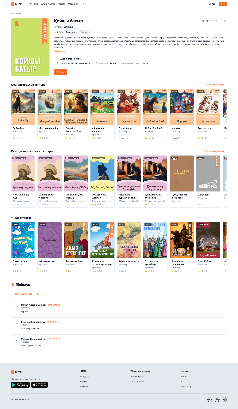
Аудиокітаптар (48, 4)
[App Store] (39, 385)
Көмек (184, 376)
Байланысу (186, 386)
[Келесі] (226, 115)
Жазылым (73, 4)
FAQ (183, 381)
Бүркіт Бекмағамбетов (79, 63)
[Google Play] (20, 385)
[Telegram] (224, 399)
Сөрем (61, 4)
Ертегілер (68, 27)
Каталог (17, 13)
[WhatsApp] (210, 399)
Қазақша (71, 32)
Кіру (223, 4)
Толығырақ (59, 51)
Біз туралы (85, 376)
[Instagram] (217, 399)
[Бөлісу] (224, 20)
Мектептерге (136, 376)
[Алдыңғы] (12, 115)
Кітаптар (34, 4)
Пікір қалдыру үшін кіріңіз (26, 294)
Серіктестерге (137, 381)
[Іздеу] (84, 3)
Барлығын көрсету (215, 84)
